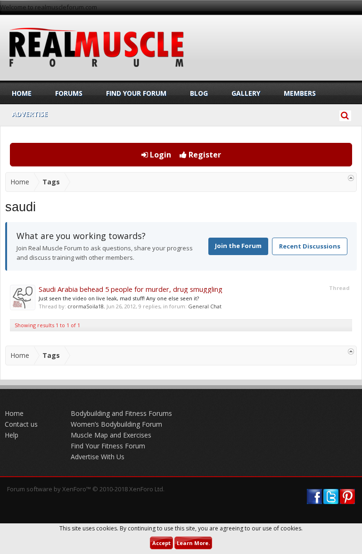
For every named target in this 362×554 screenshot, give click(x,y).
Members (300, 93)
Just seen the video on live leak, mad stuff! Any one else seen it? (119, 298)
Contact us (21, 424)
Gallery (245, 93)
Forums (68, 93)
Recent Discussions (309, 246)
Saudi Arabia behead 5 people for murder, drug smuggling (130, 289)
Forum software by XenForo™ (86, 489)
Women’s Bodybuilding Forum (116, 424)
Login (159, 154)
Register (204, 154)
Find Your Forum (136, 93)
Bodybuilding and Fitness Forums (121, 413)
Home (22, 93)
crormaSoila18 (85, 306)
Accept (161, 542)
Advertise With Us (97, 456)
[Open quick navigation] (351, 178)
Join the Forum (238, 245)
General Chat (205, 306)
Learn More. (193, 542)
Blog (199, 93)
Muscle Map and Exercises (111, 434)
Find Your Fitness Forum (108, 445)
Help (11, 434)
